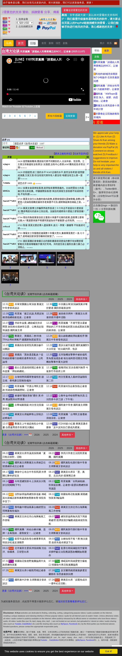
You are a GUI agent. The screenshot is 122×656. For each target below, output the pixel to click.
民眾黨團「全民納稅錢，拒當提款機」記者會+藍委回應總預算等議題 (68, 485)
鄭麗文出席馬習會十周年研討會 (106, 107)
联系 (109, 43)
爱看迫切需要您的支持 (75, 10)
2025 (60, 299)
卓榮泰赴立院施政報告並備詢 (106, 115)
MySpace (64, 624)
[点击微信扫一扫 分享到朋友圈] (99, 217)
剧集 (65, 43)
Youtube (18, 624)
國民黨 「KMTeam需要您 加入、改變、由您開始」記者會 (106, 97)
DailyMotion (27, 624)
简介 (102, 43)
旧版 (33, 43)
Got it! (108, 651)
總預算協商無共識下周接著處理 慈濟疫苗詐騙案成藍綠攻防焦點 (68, 520)
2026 (51, 299)
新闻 (51, 43)
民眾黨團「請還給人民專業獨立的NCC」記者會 (106, 66)
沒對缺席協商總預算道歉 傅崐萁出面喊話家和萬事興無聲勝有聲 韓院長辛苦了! (24, 498)
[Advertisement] (56, 128)
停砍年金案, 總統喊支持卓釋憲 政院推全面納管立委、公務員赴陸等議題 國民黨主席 (23, 326)
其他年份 (80, 299)
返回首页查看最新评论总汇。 (73, 601)
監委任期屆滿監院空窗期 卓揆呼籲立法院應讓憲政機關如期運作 (68, 552)
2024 (69, 299)
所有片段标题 (55, 116)
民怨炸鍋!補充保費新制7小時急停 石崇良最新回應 (106, 77)
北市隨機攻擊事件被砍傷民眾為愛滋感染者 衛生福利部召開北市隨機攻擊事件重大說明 (66, 358)
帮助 (96, 50)
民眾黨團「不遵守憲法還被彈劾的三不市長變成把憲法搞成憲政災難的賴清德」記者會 (67, 326)
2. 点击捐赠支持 (24, 26)
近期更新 (70, 116)
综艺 (58, 43)
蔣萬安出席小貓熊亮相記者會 (30, 570)
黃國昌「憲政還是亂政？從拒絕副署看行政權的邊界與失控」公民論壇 (23, 358)
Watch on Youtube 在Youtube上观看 (21, 106)
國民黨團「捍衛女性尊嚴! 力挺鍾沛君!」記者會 (106, 87)
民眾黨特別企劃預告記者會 (72, 386)
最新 (106, 50)
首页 (21, 43)
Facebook (73, 624)
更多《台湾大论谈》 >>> (15, 434)
